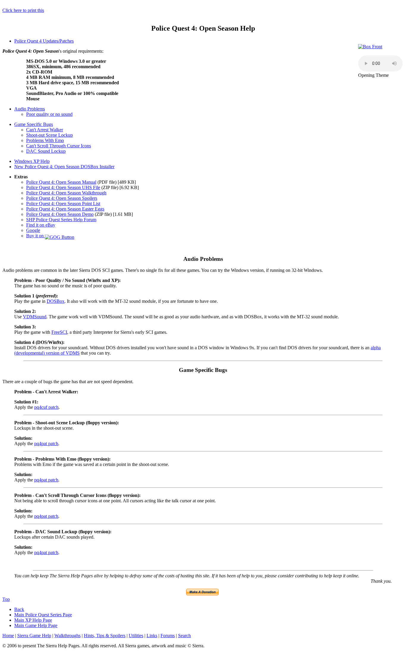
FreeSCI (59, 332)
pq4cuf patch (46, 407)
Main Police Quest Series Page (43, 614)
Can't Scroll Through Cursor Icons (58, 145)
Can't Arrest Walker (44, 129)
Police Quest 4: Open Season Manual (61, 182)
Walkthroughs (67, 635)
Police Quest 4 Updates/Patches (44, 40)
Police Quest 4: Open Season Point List (63, 203)
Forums (167, 635)
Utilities (136, 635)
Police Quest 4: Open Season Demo (60, 214)
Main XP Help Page (33, 620)
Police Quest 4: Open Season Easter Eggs (65, 208)
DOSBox (55, 301)
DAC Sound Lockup (46, 151)
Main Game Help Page (35, 625)
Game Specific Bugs (33, 124)
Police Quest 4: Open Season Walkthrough (66, 192)
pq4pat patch (46, 443)
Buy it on (35, 235)
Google (33, 230)
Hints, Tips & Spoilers (104, 635)
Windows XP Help (32, 161)
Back (19, 609)
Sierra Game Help (34, 635)
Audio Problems (29, 108)
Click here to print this (23, 10)
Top (6, 599)
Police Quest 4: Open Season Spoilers (61, 198)
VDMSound (34, 316)
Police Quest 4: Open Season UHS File (63, 187)
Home (8, 635)
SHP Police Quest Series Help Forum (61, 219)
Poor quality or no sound (49, 114)
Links (152, 635)
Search (184, 635)
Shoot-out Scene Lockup (49, 135)
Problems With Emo (45, 140)
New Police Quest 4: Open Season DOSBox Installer (64, 166)
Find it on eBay (40, 224)
